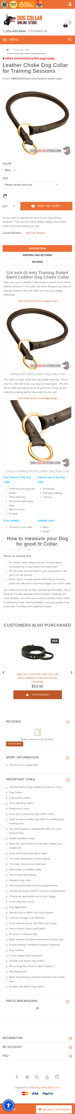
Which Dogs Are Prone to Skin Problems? (32, 966)
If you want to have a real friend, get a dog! (33, 923)
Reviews (37, 261)
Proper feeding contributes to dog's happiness (34, 944)
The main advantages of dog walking (29, 858)
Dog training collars (20, 797)
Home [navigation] (7, 50)
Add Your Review (35, 232)
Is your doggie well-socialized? (26, 955)
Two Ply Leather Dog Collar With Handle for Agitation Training (38, 678)
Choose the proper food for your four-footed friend (37, 890)
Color (7, 163)
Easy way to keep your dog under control (31, 813)
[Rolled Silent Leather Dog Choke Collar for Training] (37, 336)
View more (14, 744)
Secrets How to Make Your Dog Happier (31, 912)
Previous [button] (3, 672)
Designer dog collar (20, 880)
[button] (69, 39)
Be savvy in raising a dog (23, 933)
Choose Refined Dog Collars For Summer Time (35, 787)
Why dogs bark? (18, 971)
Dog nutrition (16, 950)
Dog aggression (18, 907)
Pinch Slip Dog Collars (21, 803)
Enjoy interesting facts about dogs (28, 853)
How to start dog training (22, 874)
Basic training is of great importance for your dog (36, 939)
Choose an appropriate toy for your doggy (32, 896)
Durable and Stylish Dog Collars (26, 960)
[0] (65, 27)
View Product (41, 695)
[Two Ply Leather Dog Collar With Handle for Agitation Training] (37, 652)
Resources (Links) (19, 808)
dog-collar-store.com (47, 1087)
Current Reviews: (12, 232)
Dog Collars (15, 792)
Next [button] (71, 672)
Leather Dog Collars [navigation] (21, 50)
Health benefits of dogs (22, 838)
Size (5, 178)
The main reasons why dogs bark (27, 864)
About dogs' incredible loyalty (25, 869)
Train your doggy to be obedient (26, 917)
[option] (37, 121)
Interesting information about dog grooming (33, 885)
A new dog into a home (22, 901)
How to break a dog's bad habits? (27, 928)
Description (37, 248)
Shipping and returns (37, 255)
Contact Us (39, 31)
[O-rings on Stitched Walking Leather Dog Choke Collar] (37, 434)
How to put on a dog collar (23, 764)
